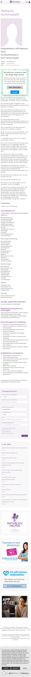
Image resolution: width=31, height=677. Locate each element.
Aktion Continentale (20, 630)
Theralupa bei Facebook (21, 627)
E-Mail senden (10, 63)
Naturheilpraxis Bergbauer (9, 453)
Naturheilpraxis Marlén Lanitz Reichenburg (14, 448)
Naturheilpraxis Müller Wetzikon (11, 484)
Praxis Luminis (6, 489)
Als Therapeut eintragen (9, 627)
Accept (15, 92)
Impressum (27, 628)
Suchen (24, 435)
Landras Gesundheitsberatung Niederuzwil (14, 494)
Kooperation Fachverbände (8, 630)
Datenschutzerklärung (17, 628)
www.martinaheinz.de (12, 65)
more (25, 668)
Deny (6, 668)
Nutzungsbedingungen (6, 628)
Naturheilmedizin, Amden (9, 458)
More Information (15, 87)
